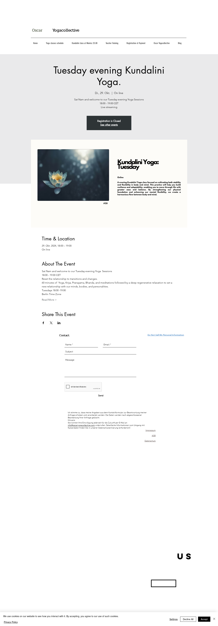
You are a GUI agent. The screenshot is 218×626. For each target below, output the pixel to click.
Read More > (49, 299)
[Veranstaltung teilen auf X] (51, 323)
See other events (109, 124)
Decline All (188, 619)
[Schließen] (214, 619)
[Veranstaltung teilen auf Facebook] (43, 323)
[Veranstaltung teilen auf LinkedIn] (58, 323)
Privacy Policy (11, 622)
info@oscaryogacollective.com (81, 425)
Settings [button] (173, 619)
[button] (163, 583)
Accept (204, 619)
